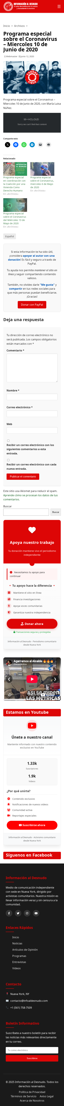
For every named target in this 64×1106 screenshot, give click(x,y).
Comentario (15, 350)
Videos (16, 968)
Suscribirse (32, 1058)
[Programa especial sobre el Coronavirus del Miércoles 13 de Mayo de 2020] (15, 205)
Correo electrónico (20, 407)
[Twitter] (18, 913)
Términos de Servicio (23, 1096)
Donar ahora (33, 624)
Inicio (6, 26)
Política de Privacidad (32, 1092)
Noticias (17, 943)
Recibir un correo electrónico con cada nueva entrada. (31, 467)
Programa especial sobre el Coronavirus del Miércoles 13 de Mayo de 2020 (14, 218)
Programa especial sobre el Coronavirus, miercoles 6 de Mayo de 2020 (42, 182)
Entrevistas (19, 962)
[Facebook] (9, 913)
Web (9, 424)
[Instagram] (27, 913)
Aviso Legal (46, 1096)
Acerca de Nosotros (32, 1100)
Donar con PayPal (32, 304)
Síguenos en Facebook (29, 855)
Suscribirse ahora (33, 825)
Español (9, 236)
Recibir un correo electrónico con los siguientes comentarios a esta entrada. (30, 449)
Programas (19, 956)
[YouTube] (36, 913)
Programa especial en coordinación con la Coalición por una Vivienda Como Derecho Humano (14, 184)
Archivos (19, 26)
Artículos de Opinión (25, 949)
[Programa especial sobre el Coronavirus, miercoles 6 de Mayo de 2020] (42, 169)
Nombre (13, 390)
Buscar (7, 506)
